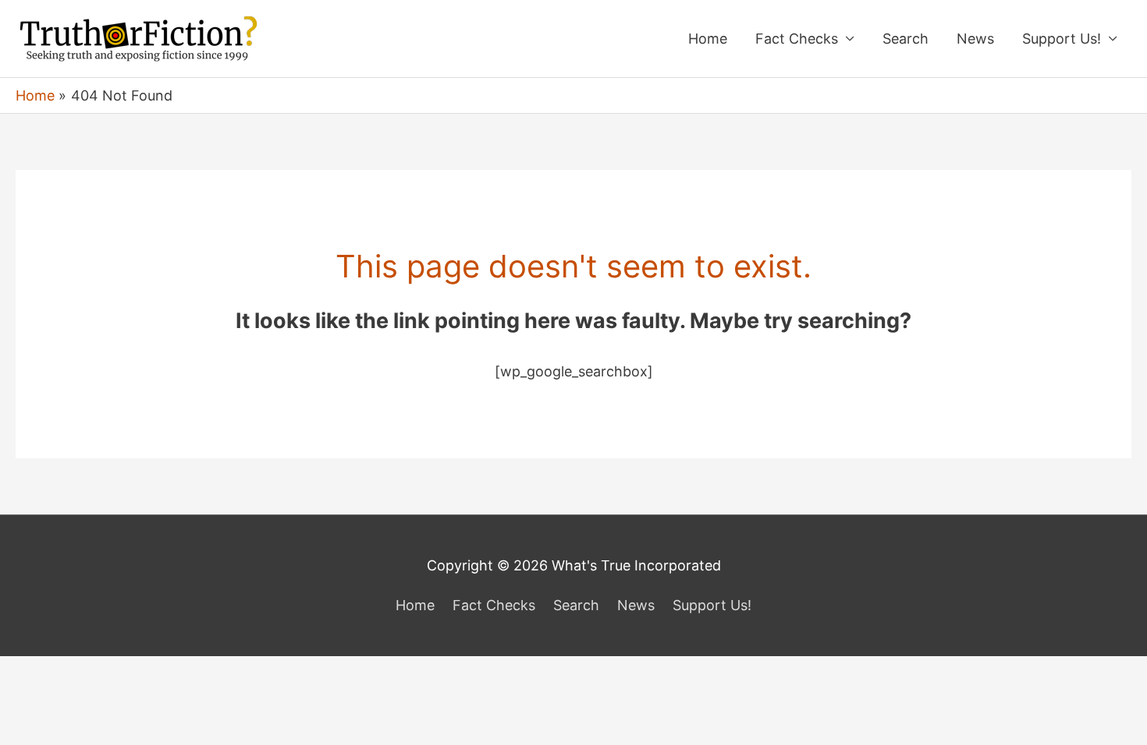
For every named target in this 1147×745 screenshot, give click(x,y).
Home (707, 38)
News (975, 38)
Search (905, 38)
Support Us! (1061, 38)
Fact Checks (796, 38)
